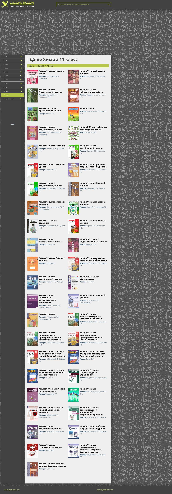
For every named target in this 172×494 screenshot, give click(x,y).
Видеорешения (9, 99)
